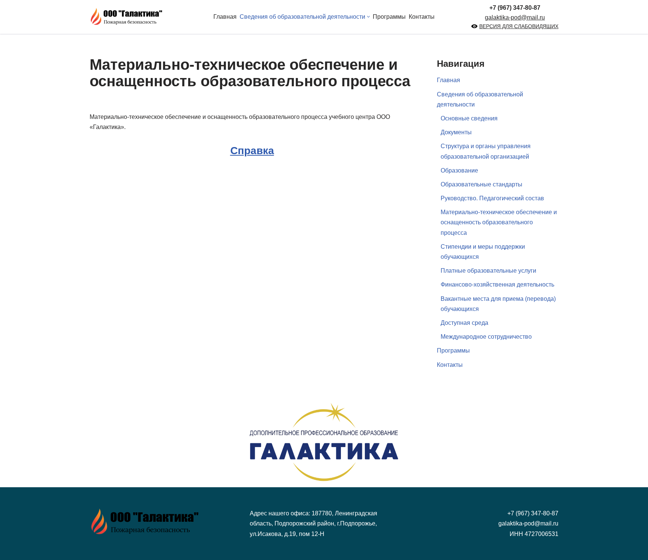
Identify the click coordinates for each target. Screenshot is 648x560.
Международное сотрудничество (486, 336)
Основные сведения (469, 118)
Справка (252, 150)
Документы (456, 132)
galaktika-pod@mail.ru (515, 17)
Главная (225, 17)
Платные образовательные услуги (488, 270)
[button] (368, 16)
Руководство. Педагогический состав (492, 198)
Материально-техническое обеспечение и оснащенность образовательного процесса (499, 222)
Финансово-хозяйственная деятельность (497, 284)
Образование (459, 170)
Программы (389, 17)
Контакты (422, 17)
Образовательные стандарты (481, 184)
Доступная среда (464, 323)
